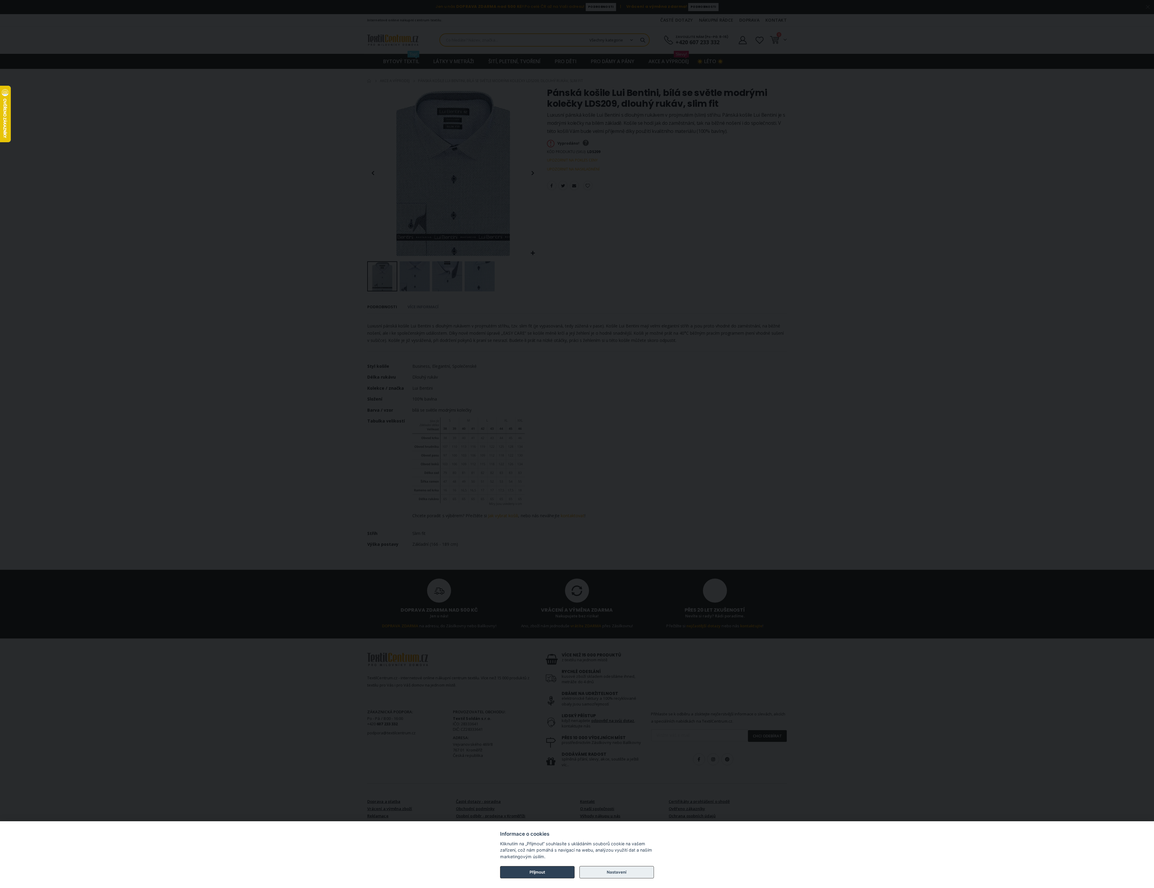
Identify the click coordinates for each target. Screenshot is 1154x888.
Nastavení (616, 872)
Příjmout (537, 872)
